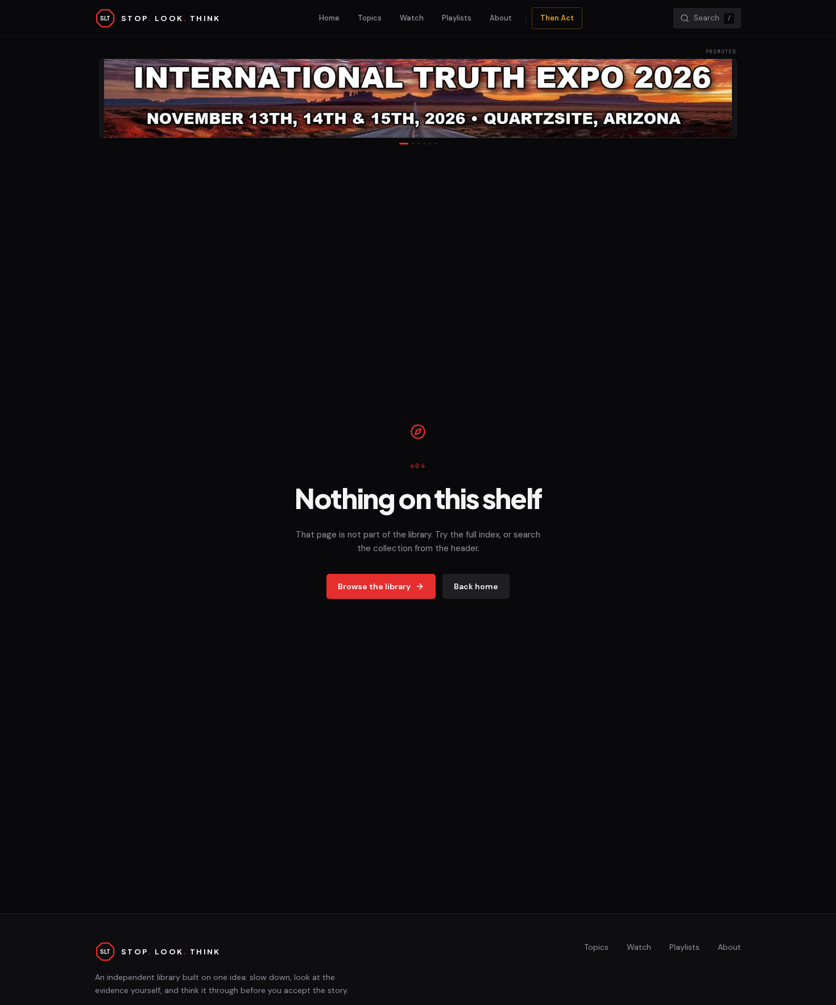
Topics (370, 18)
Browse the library (374, 586)
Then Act (557, 18)
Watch (412, 18)
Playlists (456, 18)
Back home (476, 586)
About (501, 18)
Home (329, 18)
